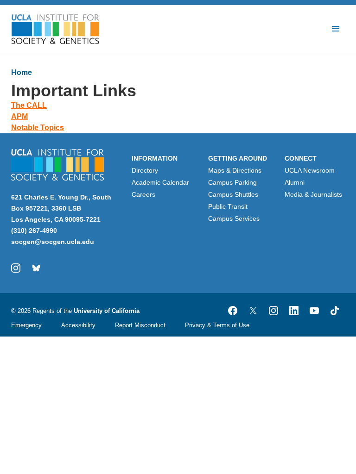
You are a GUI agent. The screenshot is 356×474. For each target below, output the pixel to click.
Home (21, 72)
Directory (145, 170)
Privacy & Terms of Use (217, 325)
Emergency (26, 325)
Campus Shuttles (233, 194)
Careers (143, 194)
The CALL (29, 105)
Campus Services (234, 218)
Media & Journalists (313, 194)
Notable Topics (37, 127)
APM (19, 116)
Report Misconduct (140, 325)
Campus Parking (232, 182)
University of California (107, 310)
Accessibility (78, 325)
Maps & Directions (234, 170)
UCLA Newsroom (310, 170)
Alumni (295, 182)
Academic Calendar (160, 182)
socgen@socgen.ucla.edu (52, 241)
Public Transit (228, 206)
